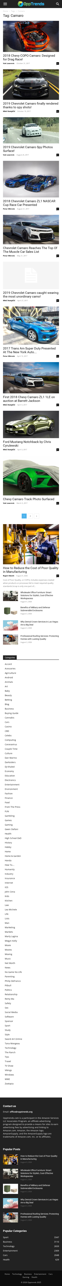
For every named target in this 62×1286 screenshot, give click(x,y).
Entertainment (12, 784)
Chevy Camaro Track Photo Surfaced (28, 499)
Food (7, 802)
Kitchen (8, 900)
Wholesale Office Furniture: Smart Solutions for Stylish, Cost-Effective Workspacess (36, 595)
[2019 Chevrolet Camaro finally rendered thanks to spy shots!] (31, 84)
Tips (7, 1056)
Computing (10, 740)
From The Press (12, 806)
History (8, 842)
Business (9, 708)
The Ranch (10, 1052)
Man (7, 923)
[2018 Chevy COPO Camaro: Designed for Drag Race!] (31, 36)
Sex (6, 1007)
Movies (8, 949)
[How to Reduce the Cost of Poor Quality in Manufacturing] (31, 544)
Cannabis (9, 717)
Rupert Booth (8, 576)
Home (5, 11)
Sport (7, 1025)
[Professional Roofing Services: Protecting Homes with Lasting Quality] (10, 640)
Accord (8, 664)
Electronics (10, 780)
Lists (7, 918)
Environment (11, 789)
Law (7, 905)
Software (9, 1016)
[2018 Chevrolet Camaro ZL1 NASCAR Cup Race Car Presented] (31, 179)
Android (9, 677)
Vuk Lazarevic (8, 63)
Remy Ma (9, 998)
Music (8, 958)
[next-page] (36, 516)
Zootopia (9, 1083)
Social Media (11, 1012)
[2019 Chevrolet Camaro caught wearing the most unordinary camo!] (31, 275)
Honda (8, 860)
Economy (9, 771)
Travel (8, 1061)
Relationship (11, 994)
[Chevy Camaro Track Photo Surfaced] (31, 475)
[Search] (58, 4)
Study (8, 1030)
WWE (7, 1079)
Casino (8, 726)
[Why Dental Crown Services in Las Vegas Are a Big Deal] (10, 625)
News (7, 967)
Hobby (8, 847)
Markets (9, 931)
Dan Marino (11, 757)
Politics (8, 989)
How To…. (9, 864)
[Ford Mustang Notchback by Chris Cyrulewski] (31, 424)
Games (8, 820)
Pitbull (8, 985)
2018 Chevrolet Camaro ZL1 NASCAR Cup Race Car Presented (29, 203)
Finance (9, 798)
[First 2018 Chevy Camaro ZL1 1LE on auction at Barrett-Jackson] (31, 377)
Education (10, 775)
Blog (7, 704)
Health (8, 833)
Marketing (10, 927)
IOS (6, 887)
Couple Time (11, 748)
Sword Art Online (13, 1039)
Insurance (10, 878)
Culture (8, 753)
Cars (7, 722)
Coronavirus (11, 744)
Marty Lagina (11, 936)
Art (6, 686)
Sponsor (9, 1021)
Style (7, 1034)
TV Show (9, 1065)
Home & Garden (13, 856)
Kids (7, 896)
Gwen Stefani (11, 829)
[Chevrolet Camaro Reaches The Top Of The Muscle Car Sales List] (31, 229)
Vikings (8, 1070)
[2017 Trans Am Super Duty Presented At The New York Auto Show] (31, 325)
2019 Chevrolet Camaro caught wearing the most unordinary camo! (31, 294)
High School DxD (13, 838)
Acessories (10, 668)
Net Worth (10, 963)
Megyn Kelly (11, 940)
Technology (10, 1047)
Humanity (10, 869)
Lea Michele (11, 909)
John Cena (10, 891)
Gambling (10, 815)
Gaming (9, 824)
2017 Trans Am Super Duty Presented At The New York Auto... (29, 350)
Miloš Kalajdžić (9, 111)
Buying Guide (11, 713)
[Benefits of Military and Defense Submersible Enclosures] (10, 611)
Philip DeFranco (13, 981)
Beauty (8, 695)
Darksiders (10, 762)
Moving (8, 954)
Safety (8, 1003)
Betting (8, 699)
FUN (7, 811)
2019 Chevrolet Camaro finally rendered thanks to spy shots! (30, 105)
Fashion (9, 793)
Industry (9, 873)
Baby (7, 690)
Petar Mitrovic (9, 209)
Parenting (10, 976)
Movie (8, 945)
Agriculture (10, 673)
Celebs (8, 735)
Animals (9, 681)
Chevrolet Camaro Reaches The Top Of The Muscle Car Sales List (30, 250)
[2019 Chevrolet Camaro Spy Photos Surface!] (31, 130)
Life (6, 914)
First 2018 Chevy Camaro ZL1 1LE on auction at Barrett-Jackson (29, 399)
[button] (5, 4)
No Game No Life (13, 972)
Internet (9, 882)
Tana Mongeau (12, 1043)
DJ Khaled (10, 766)
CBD (7, 731)
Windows (9, 1074)
